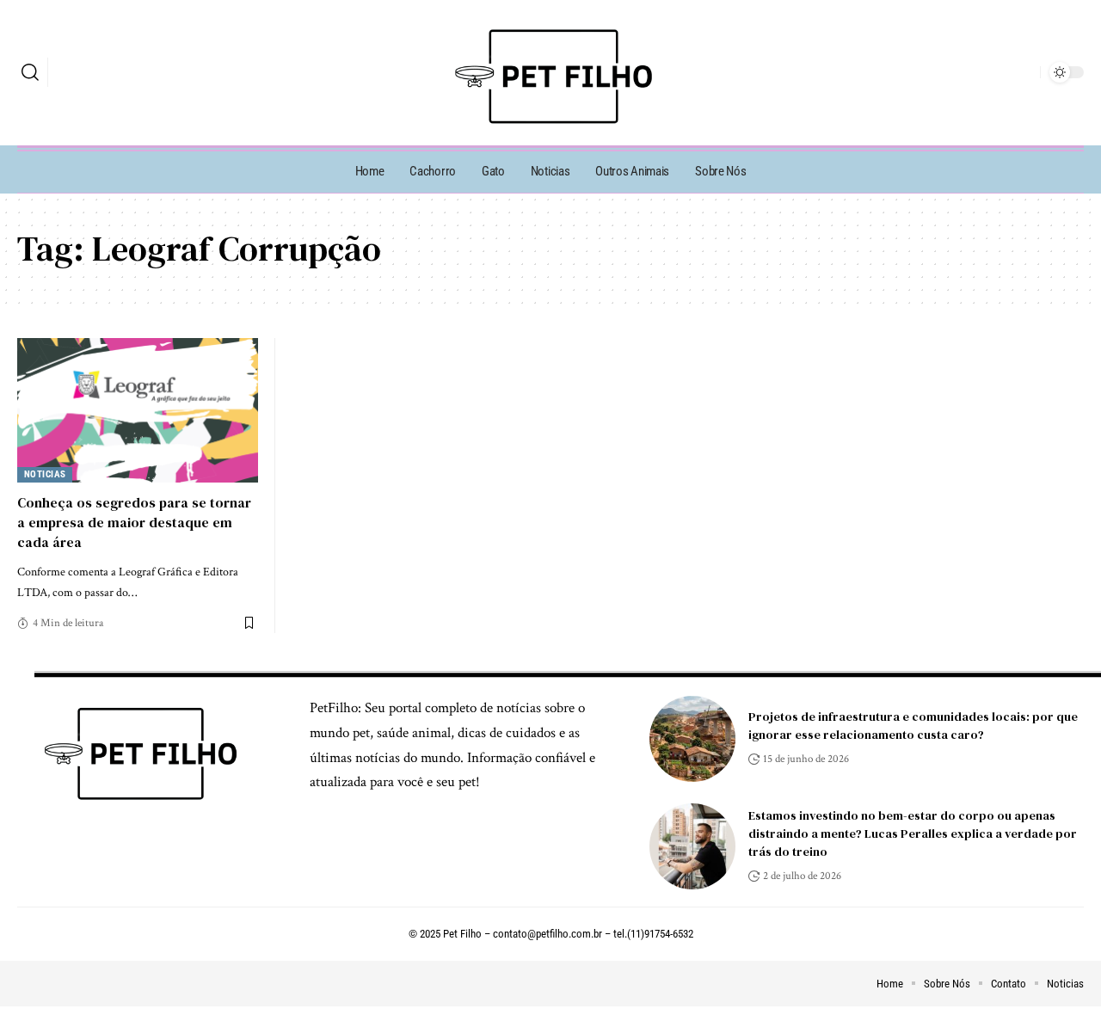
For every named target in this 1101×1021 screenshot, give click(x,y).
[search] (30, 72)
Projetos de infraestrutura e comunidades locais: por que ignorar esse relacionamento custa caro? (913, 725)
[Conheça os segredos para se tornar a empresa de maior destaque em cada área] (137, 410)
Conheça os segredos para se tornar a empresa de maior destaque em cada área (134, 522)
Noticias (45, 474)
